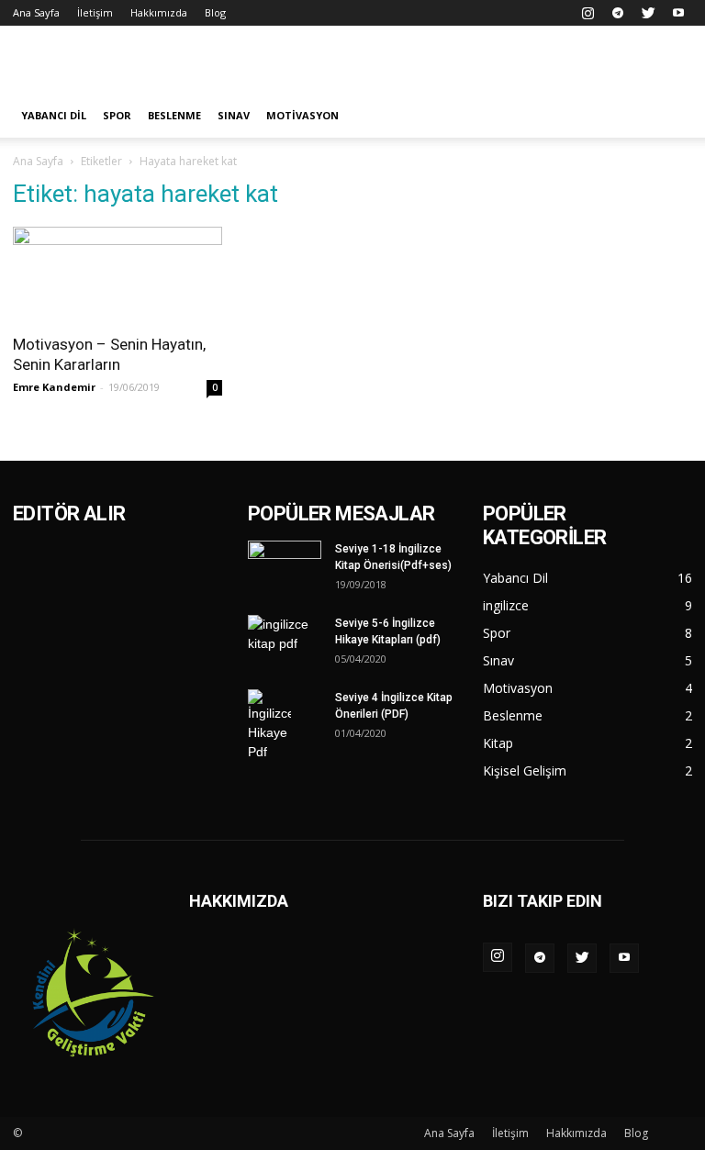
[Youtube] (678, 13)
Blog (215, 12)
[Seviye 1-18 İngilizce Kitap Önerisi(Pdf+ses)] (284, 568)
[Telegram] (618, 13)
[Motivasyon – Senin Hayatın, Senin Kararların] (117, 274)
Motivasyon (302, 115)
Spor (117, 115)
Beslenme (174, 115)
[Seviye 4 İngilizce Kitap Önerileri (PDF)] (284, 725)
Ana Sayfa (36, 12)
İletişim (95, 12)
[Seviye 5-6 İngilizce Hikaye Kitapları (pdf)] (284, 642)
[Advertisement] (476, 66)
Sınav (234, 115)
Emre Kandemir (54, 387)
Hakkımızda (158, 12)
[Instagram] (587, 13)
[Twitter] (648, 13)
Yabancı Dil (53, 115)
